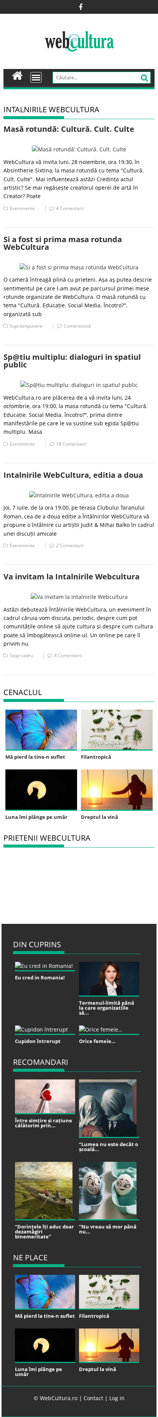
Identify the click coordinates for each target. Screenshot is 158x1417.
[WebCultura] (17, 74)
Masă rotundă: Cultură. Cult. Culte (68, 129)
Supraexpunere (26, 326)
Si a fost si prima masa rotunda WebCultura (62, 243)
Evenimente (22, 208)
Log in (117, 1398)
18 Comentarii (71, 444)
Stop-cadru (21, 655)
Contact (93, 1398)
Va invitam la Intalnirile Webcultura (71, 576)
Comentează (77, 326)
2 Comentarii (70, 545)
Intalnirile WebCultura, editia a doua (73, 475)
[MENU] (36, 77)
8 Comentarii (68, 655)
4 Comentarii (70, 208)
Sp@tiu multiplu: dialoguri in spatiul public (72, 361)
